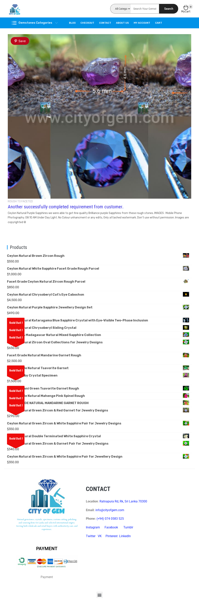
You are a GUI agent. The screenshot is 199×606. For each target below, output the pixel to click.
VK (100, 536)
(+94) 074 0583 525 (110, 518)
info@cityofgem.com (109, 510)
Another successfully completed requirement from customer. (66, 207)
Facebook (111, 527)
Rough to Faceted (20, 201)
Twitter (90, 536)
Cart (158, 22)
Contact (105, 22)
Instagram (93, 527)
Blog (72, 22)
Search (168, 8)
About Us (122, 22)
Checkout (87, 22)
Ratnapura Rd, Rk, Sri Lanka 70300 (123, 501)
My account (142, 22)
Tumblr (128, 527)
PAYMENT (47, 548)
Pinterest (112, 536)
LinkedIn (125, 536)
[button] (99, 595)
